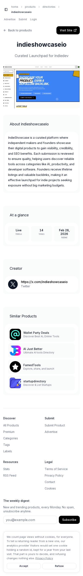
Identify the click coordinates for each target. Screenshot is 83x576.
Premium (9, 431)
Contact (50, 482)
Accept (23, 566)
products (30, 6)
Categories (10, 438)
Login (33, 19)
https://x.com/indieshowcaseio (44, 282)
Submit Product (55, 425)
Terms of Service (56, 469)
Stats (6, 469)
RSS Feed (9, 475)
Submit (23, 19)
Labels (7, 451)
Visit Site (66, 30)
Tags (6, 444)
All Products (11, 425)
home (14, 6)
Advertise (10, 19)
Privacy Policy (54, 475)
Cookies (50, 488)
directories (49, 6)
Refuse (59, 566)
